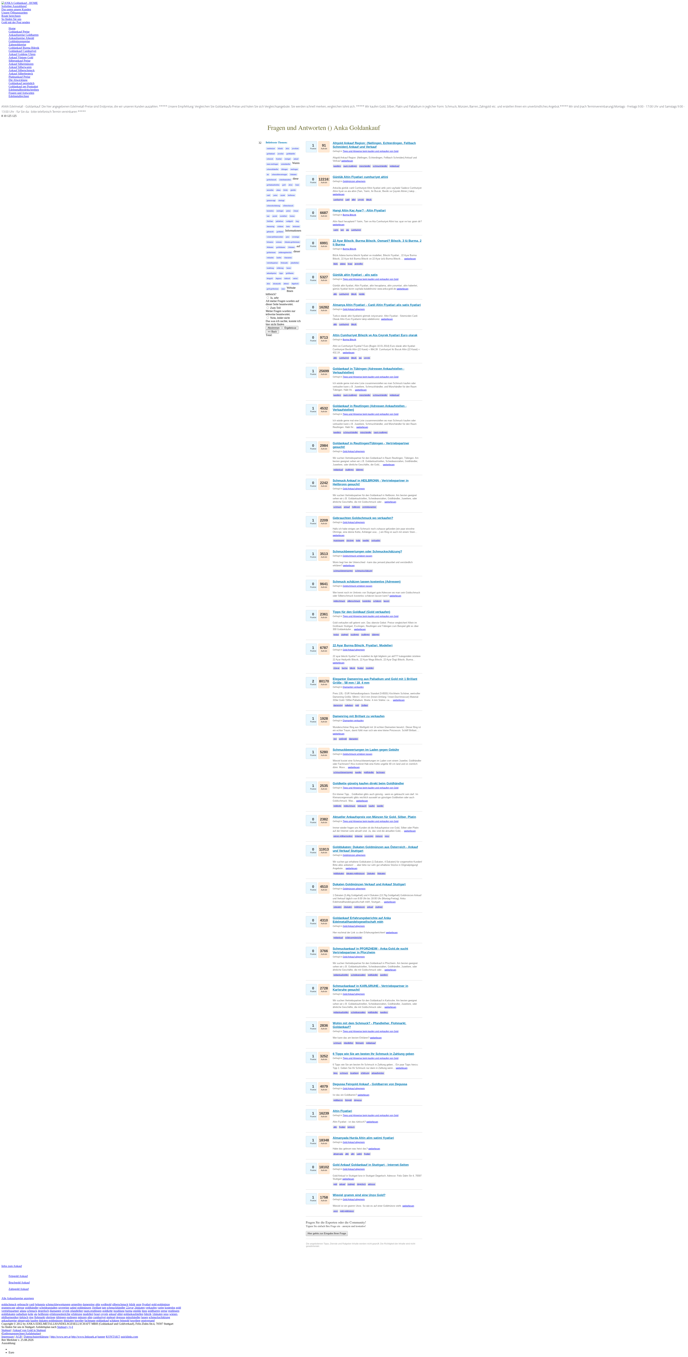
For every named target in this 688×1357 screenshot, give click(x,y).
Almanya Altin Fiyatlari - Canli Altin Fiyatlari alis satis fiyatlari (377, 305)
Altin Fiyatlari (342, 1111)
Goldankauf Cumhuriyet (22, 51)
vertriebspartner (272, 263)
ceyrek (282, 195)
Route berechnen (11, 15)
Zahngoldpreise (17, 44)
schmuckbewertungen (279, 174)
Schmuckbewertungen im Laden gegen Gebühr (366, 749)
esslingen (280, 211)
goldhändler (290, 154)
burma (292, 216)
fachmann (296, 226)
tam (268, 216)
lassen (288, 268)
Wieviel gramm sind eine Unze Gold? (359, 1195)
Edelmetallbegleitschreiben (24, 89)
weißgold (289, 221)
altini (290, 185)
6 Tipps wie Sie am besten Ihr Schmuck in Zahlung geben (373, 1054)
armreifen (270, 190)
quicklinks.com (129, 1336)
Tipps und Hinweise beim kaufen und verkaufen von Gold (370, 151)
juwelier (280, 154)
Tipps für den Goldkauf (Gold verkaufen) (361, 612)
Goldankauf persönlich (21, 83)
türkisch (287, 278)
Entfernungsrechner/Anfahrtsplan (21, 1333)
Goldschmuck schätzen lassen (357, 556)
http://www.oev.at (61, 1336)
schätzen (280, 226)
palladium (279, 221)
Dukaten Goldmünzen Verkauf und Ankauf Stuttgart (369, 884)
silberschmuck (288, 206)
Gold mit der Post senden (15, 22)
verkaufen (270, 258)
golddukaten (280, 247)
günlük (293, 190)
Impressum (7, 1336)
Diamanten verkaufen (353, 687)
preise (288, 211)
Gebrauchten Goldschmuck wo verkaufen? (363, 518)
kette (288, 226)
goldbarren (289, 273)
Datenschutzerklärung (36, 1336)
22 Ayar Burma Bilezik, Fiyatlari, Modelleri (363, 645)
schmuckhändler (272, 169)
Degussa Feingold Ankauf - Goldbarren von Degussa (370, 1084)
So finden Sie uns (11, 19)
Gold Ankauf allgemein (354, 309)
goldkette (280, 232)
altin (287, 148)
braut (297, 185)
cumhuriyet (271, 148)
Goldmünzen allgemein (354, 181)
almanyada (277, 284)
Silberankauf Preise (19, 60)
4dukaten (270, 247)
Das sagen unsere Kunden (16, 9)
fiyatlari (279, 159)
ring (297, 221)
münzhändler (285, 164)
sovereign (295, 237)
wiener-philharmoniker (275, 237)
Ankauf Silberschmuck (22, 70)
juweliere (295, 148)
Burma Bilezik (349, 215)
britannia (270, 242)
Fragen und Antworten (21, 92)
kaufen (279, 258)
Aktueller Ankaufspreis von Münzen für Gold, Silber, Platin (374, 817)
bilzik (285, 190)
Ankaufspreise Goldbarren (24, 34)
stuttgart (288, 159)
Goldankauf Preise (19, 31)
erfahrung (280, 268)
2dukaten (291, 247)
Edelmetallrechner (19, 96)
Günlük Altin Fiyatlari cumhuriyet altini (360, 177)
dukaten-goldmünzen (292, 242)
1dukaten (293, 174)
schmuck (270, 159)
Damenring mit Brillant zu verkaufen (358, 716)
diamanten (288, 258)
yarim (275, 195)
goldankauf (271, 154)
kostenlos (270, 211)
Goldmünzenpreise (19, 41)
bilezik (280, 148)
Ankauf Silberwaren (20, 67)
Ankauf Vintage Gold (21, 57)
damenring (270, 226)
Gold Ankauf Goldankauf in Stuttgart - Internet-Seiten (371, 1164)
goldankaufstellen (273, 185)
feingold (270, 278)
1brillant (270, 221)
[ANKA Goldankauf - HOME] (19, 2)
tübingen (284, 169)
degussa (278, 278)
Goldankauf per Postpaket (23, 86)
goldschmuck (271, 180)
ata (268, 174)
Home (12, 28)
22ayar (295, 211)
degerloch (295, 284)
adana (278, 190)
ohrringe (281, 200)
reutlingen (294, 169)
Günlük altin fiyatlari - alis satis (355, 275)
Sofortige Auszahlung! (14, 6)
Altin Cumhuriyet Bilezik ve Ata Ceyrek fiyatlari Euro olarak (375, 335)
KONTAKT (113, 1336)
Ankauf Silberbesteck (21, 73)
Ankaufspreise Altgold (21, 38)
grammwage (271, 200)
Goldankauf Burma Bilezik (24, 47)
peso (287, 237)
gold (284, 185)
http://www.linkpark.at (84, 1336)
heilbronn (291, 195)
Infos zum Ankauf (11, 1266)
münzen (279, 242)
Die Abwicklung (18, 80)
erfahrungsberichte (285, 252)
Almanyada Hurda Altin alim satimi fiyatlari (363, 1138)
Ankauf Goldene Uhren (22, 54)
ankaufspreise (271, 273)
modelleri (283, 216)
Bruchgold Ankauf (19, 1282)
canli (268, 195)
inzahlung (270, 268)
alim (268, 284)
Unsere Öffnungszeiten (14, 12)
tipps (281, 273)
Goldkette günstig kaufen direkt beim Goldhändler (368, 783)
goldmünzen (271, 252)
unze (283, 289)
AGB (19, 1336)
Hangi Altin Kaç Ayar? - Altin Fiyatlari (359, 210)
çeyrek (275, 216)
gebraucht (270, 232)
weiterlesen (347, 160)
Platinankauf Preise (19, 76)
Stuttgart (62, 1327)
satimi (295, 278)
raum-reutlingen (272, 164)
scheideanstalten (285, 180)
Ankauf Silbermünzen (21, 63)
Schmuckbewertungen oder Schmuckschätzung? (367, 551)
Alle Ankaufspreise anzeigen (17, 1298)
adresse (286, 284)
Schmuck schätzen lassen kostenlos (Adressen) (367, 581)
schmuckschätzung (273, 206)
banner (101, 1336)
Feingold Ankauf (18, 1276)
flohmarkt (284, 263)
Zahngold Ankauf (19, 1289)
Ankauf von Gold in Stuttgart (29, 1330)
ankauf (296, 159)
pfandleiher (295, 263)
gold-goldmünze (272, 289)
